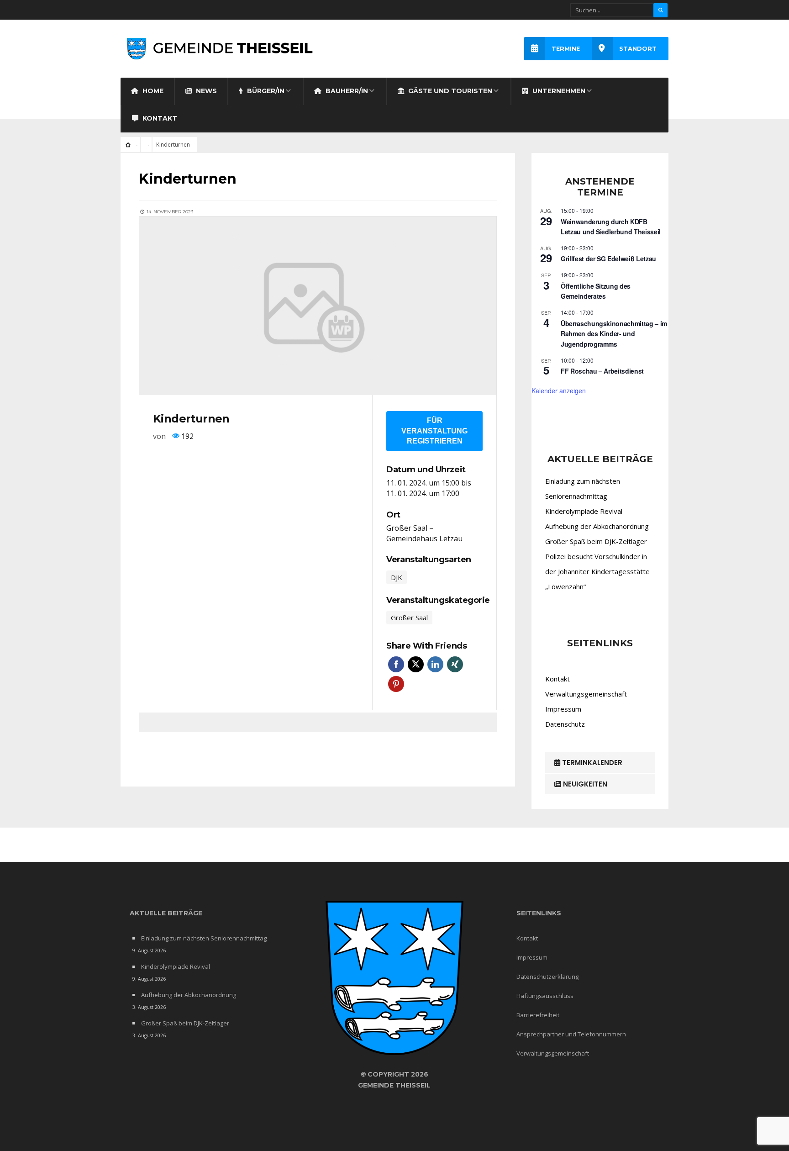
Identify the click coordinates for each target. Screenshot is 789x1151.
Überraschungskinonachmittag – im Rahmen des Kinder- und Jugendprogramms (614, 333)
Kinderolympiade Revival (583, 511)
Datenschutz (565, 724)
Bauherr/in (346, 91)
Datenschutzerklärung (547, 976)
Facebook (396, 664)
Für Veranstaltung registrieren (434, 431)
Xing (455, 664)
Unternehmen (558, 91)
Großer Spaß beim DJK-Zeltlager (596, 541)
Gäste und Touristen (449, 91)
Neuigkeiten (584, 784)
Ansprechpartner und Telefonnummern (571, 1034)
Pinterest (396, 684)
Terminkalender (591, 762)
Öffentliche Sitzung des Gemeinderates (596, 291)
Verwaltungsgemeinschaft (586, 693)
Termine (566, 48)
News (205, 91)
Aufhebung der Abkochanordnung (597, 526)
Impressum (563, 708)
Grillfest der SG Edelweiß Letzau (608, 258)
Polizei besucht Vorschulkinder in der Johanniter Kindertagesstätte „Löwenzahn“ (597, 571)
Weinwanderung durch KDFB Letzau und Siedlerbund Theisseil (611, 227)
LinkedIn (435, 664)
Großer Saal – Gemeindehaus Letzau (424, 533)
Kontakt (159, 118)
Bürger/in (264, 91)
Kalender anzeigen (558, 390)
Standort (638, 48)
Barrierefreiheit (537, 1015)
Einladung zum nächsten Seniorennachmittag (204, 938)
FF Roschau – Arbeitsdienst (602, 370)
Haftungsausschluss (544, 996)
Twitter (416, 664)
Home (152, 91)
